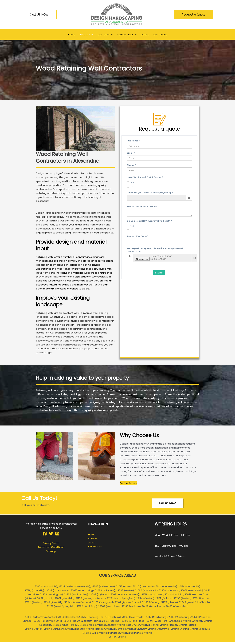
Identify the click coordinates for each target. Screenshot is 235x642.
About (92, 542)
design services (95, 181)
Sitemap (51, 551)
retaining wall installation (65, 181)
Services (93, 538)
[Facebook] (45, 533)
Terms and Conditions (51, 547)
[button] (39, 14)
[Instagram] (57, 533)
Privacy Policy (51, 543)
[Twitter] (51, 533)
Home (91, 534)
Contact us (95, 546)
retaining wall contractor (97, 320)
